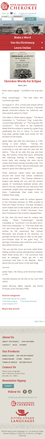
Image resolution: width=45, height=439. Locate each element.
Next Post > (39, 321)
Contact (21, 25)
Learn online (8, 359)
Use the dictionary (24, 356)
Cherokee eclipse (9, 301)
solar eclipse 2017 (10, 303)
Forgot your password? (27, 13)
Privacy (27, 359)
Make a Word (22, 37)
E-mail (5, 16)
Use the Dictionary (22, 42)
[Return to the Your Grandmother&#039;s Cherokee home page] (18, 9)
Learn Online (22, 48)
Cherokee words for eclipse (14, 298)
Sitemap (23, 345)
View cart (9, 13)
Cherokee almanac (29, 301)
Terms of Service (9, 362)
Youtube (30, 392)
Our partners (28, 341)
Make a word (8, 356)
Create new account (36, 22)
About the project (10, 341)
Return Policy (26, 362)
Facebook (25, 392)
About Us (7, 25)
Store (40, 25)
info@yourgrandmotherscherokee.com (22, 397)
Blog (31, 25)
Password (18, 16)
